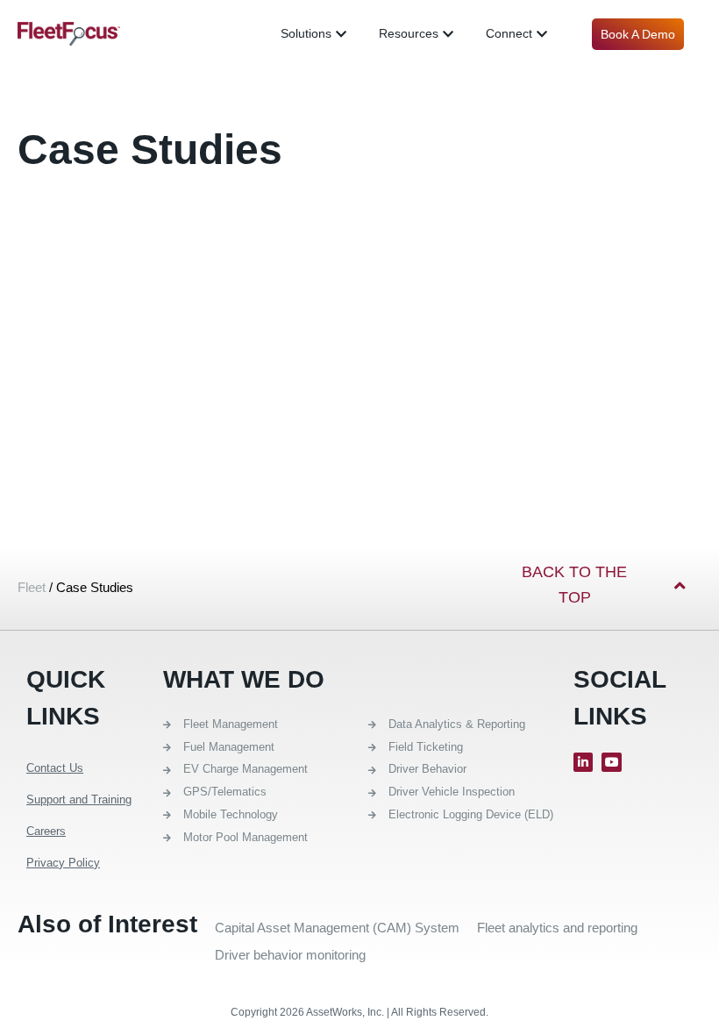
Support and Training (79, 799)
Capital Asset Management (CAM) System (337, 927)
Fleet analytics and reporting (557, 927)
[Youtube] (611, 762)
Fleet (32, 587)
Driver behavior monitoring (290, 954)
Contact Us (54, 767)
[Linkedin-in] (583, 762)
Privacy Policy (63, 862)
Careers (46, 831)
